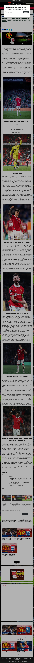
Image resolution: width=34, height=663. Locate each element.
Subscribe (26, 12)
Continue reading (17, 14)
